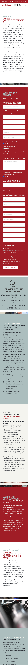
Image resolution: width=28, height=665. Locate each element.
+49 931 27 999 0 (7, 1)
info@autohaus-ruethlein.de (19, 1)
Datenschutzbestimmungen (11, 250)
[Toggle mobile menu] (25, 5)
